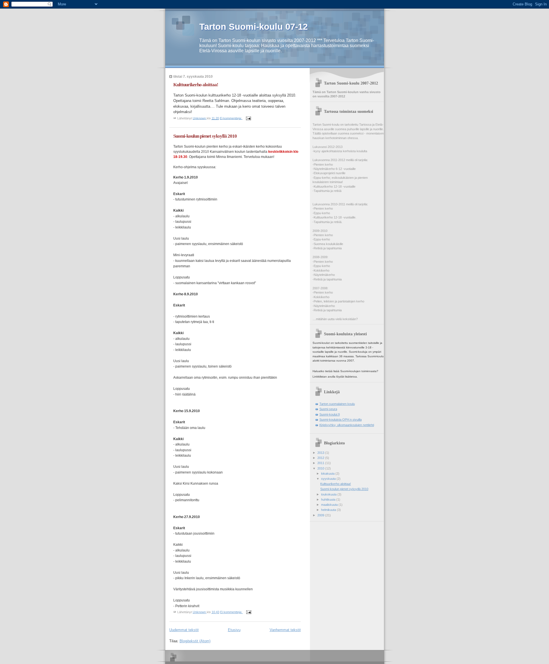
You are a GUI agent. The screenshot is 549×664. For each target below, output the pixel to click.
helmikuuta (329, 509)
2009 (321, 515)
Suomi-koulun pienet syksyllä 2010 (205, 136)
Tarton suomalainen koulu (337, 404)
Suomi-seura (328, 409)
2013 (321, 452)
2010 (321, 468)
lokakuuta (328, 473)
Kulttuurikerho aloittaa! (195, 84)
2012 (321, 458)
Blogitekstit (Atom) (195, 641)
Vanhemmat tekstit (285, 630)
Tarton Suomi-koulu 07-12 (253, 27)
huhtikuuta (328, 499)
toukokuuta (329, 494)
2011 (321, 463)
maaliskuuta (330, 504)
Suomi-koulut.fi (329, 414)
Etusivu (234, 630)
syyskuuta (329, 478)
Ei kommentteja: (231, 118)
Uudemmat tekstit (184, 630)
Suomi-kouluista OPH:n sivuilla (340, 419)
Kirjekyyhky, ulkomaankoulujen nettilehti (346, 425)
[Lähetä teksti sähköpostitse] (248, 118)
